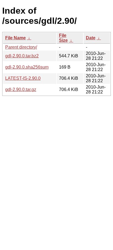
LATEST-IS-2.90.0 (23, 78)
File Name (15, 38)
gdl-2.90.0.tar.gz (20, 89)
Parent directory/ (21, 47)
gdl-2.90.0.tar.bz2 (22, 56)
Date (90, 38)
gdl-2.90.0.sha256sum (27, 67)
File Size (63, 38)
